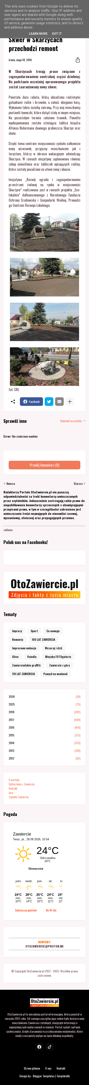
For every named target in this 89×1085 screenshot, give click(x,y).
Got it (57, 33)
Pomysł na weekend (55, 673)
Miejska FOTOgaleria (58, 656)
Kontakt (13, 788)
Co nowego (53, 631)
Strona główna (32, 1068)
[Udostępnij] (76, 60)
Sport (34, 631)
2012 (44, 758)
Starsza (78, 483)
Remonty (17, 639)
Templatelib (63, 1076)
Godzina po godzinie (26, 910)
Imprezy (17, 631)
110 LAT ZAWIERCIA (23, 673)
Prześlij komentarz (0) (44, 465)
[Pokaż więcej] (69, 401)
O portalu (14, 779)
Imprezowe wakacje (24, 648)
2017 (44, 720)
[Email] (59, 401)
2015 (44, 735)
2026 (44, 696)
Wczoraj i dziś (53, 648)
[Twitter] (49, 401)
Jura (11, 792)
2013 (44, 750)
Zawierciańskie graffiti (26, 665)
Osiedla (32, 656)
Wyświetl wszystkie (71, 421)
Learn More (38, 33)
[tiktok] (50, 1047)
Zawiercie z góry (59, 665)
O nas (48, 1068)
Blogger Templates (43, 1076)
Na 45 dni (51, 910)
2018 (44, 712)
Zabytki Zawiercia (19, 797)
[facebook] (39, 1047)
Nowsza (10, 483)
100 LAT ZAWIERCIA (43, 639)
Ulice (15, 656)
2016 (44, 727)
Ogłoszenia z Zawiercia (22, 784)
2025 (44, 704)
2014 (44, 743)
